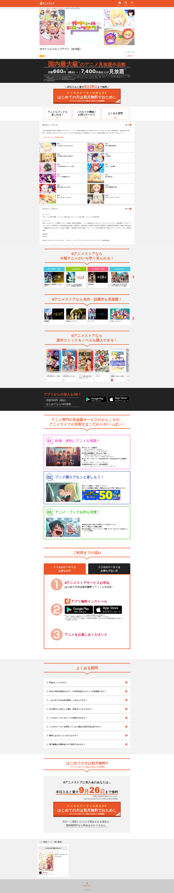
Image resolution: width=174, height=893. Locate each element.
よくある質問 (115, 113)
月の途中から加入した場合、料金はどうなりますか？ (71, 709)
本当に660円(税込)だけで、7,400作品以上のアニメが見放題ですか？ (77, 691)
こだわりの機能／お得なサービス (86, 113)
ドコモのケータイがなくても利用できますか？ (68, 718)
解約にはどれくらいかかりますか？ (63, 735)
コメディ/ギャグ (47, 137)
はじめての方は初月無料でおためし (87, 96)
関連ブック (131, 56)
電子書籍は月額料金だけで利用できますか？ (67, 744)
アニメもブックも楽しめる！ (58, 113)
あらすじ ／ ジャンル (50, 125)
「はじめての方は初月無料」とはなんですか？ (68, 700)
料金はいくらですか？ (58, 682)
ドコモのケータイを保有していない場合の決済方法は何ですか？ (75, 727)
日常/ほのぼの (59, 137)
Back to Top (87, 885)
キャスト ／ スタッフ (50, 209)
